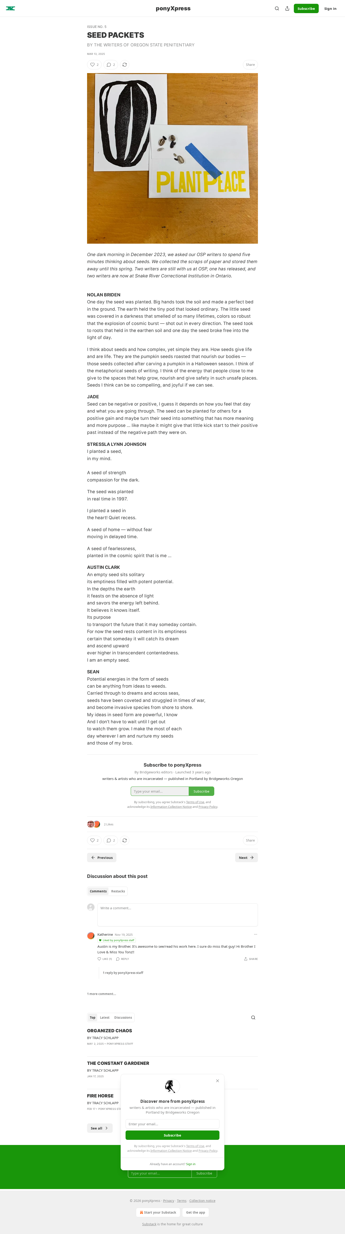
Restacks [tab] (118, 891)
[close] (217, 1081)
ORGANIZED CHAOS (109, 1030)
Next (243, 857)
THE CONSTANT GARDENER (118, 1063)
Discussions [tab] (123, 1017)
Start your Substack (160, 1212)
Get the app (195, 1212)
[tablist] (107, 891)
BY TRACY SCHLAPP (103, 1037)
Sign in (330, 8)
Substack (149, 1224)
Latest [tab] (105, 1017)
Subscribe (306, 8)
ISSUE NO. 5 (97, 27)
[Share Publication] (287, 8)
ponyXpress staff (120, 1043)
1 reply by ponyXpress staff (123, 973)
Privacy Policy (208, 1150)
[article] (172, 1040)
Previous (105, 857)
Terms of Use (195, 1146)
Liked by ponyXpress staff (118, 940)
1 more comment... (101, 994)
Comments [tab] (98, 891)
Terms (182, 1200)
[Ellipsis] (255, 934)
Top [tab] (92, 1017)
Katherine (105, 934)
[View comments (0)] (100, 1115)
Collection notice (202, 1200)
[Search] (277, 8)
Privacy (168, 1200)
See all (96, 1128)
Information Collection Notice (171, 1150)
